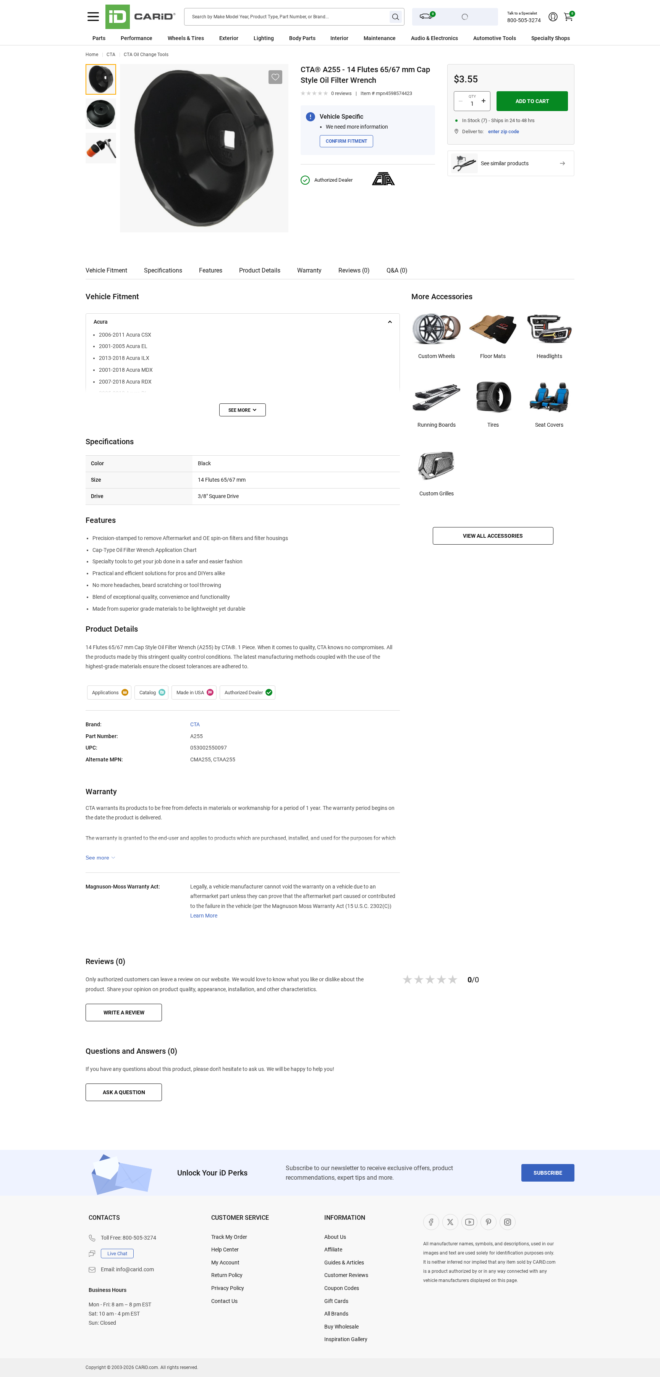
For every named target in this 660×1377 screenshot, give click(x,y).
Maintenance (380, 38)
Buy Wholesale (341, 1327)
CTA (111, 54)
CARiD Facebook (431, 1222)
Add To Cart (532, 101)
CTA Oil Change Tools (146, 54)
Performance (136, 38)
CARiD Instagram (508, 1222)
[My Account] (553, 17)
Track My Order (229, 1237)
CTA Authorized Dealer (247, 692)
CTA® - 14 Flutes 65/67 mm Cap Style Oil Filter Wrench (101, 79)
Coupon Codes (341, 1288)
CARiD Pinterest (488, 1222)
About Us (335, 1237)
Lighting (264, 38)
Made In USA (194, 692)
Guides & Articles (344, 1262)
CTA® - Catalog (151, 692)
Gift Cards (336, 1301)
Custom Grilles (436, 493)
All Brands (336, 1314)
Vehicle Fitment (106, 270)
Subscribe (548, 1173)
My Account (225, 1262)
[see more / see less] (242, 409)
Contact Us (224, 1301)
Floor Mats (493, 356)
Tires (493, 425)
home (92, 54)
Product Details (259, 270)
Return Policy (227, 1275)
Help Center (225, 1249)
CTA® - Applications (109, 692)
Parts (98, 38)
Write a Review (124, 1012)
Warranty (309, 270)
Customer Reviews (346, 1275)
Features (210, 270)
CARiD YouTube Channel (469, 1222)
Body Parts (302, 38)
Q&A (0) (397, 270)
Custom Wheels (436, 356)
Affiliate (333, 1249)
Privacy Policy (227, 1288)
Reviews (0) (354, 270)
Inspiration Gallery (345, 1339)
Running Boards (436, 425)
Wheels (177, 38)
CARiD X (450, 1222)
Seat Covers (549, 425)
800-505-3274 (524, 20)
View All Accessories (493, 536)
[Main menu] (93, 17)
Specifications (163, 270)
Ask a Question (124, 1092)
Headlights (549, 356)
